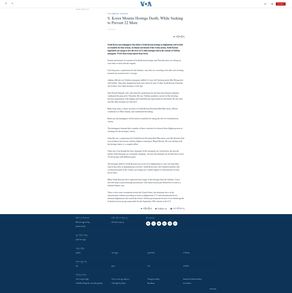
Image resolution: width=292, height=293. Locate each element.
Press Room (151, 283)
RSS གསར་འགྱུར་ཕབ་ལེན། (83, 222)
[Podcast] (170, 223)
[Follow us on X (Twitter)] (153, 223)
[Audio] (265, 4)
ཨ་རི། (148, 266)
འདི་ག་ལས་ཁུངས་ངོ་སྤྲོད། (82, 279)
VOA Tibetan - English (118, 14)
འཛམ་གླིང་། (186, 266)
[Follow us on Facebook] (148, 223)
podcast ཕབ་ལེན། (80, 226)
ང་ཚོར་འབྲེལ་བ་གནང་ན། (117, 222)
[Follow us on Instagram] (175, 223)
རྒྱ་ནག (113, 266)
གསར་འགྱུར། (115, 253)
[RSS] (164, 223)
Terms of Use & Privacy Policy (192, 279)
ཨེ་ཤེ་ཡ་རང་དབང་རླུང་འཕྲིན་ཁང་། (121, 279)
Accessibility (187, 283)
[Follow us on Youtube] (159, 223)
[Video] (272, 4)
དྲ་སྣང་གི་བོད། (151, 253)
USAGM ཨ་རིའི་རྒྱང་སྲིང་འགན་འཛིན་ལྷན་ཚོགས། (89, 283)
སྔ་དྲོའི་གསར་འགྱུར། (81, 240)
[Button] (178, 36)
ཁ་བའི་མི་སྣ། (186, 253)
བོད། (77, 266)
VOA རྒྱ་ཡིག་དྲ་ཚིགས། (153, 279)
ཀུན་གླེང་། (78, 253)
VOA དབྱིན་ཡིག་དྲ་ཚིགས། (119, 283)
